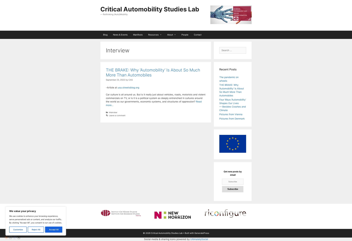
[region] (36, 221)
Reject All (36, 229)
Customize (18, 229)
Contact (197, 34)
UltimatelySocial (199, 239)
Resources (153, 34)
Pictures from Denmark (232, 118)
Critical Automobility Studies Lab (149, 9)
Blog (105, 34)
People (185, 34)
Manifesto (138, 34)
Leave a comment (117, 115)
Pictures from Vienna (230, 114)
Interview (113, 112)
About (170, 34)
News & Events (120, 34)
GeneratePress (201, 233)
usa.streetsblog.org (128, 87)
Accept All (53, 229)
